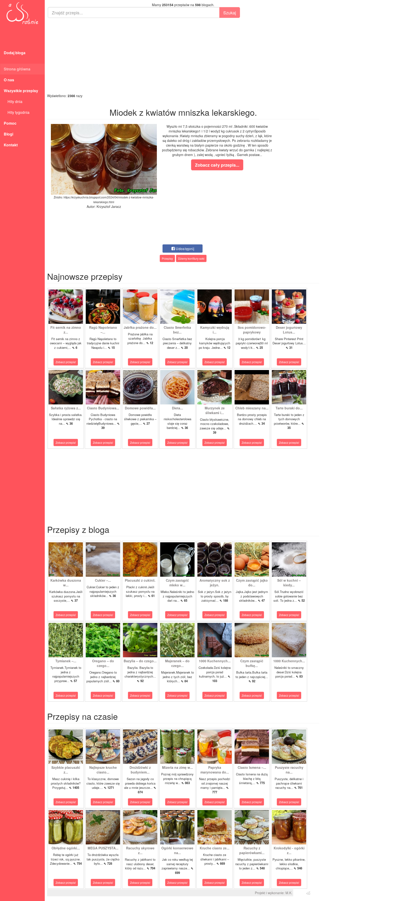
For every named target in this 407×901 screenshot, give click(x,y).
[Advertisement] (183, 56)
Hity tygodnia (16, 112)
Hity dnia (13, 101)
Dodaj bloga (14, 52)
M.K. (288, 892)
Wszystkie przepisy (21, 90)
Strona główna (17, 69)
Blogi (8, 134)
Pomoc (10, 123)
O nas (9, 79)
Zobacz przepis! (66, 362)
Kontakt (11, 145)
